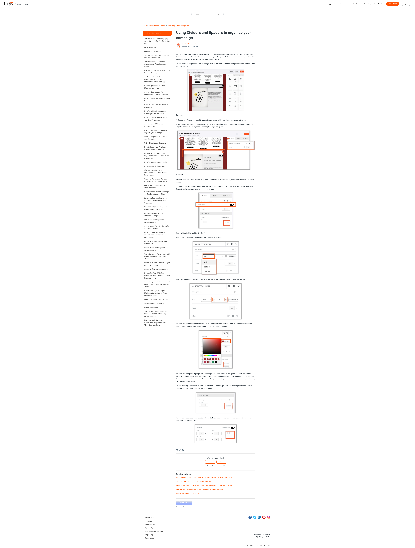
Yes (210, 462)
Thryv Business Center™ (157, 25)
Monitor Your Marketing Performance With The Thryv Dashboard (200, 489)
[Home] (9, 4)
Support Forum (333, 4)
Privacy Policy (150, 528)
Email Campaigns (183, 25)
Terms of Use (150, 525)
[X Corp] (180, 450)
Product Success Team (191, 44)
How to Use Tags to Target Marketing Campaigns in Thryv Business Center (204, 485)
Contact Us (149, 521)
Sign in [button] (406, 4)
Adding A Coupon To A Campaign (188, 493)
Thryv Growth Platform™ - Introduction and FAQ (193, 481)
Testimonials (149, 538)
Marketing (171, 25)
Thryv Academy (345, 4)
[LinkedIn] (183, 450)
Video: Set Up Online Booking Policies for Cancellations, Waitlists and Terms (204, 477)
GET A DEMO (393, 4)
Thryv (145, 25)
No (221, 462)
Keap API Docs (379, 4)
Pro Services (357, 4)
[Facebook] (177, 450)
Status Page (368, 4)
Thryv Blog (149, 535)
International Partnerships (154, 531)
